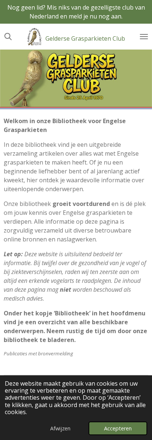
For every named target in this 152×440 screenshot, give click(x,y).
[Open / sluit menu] (144, 37)
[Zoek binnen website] (8, 37)
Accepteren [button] (118, 428)
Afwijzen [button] (60, 428)
